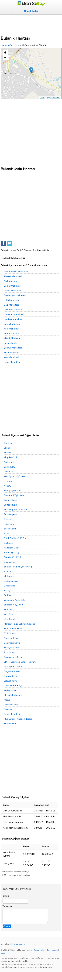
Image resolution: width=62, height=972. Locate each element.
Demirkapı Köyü (12, 642)
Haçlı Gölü (9, 524)
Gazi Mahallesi (11, 304)
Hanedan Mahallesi (14, 314)
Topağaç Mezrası (12, 490)
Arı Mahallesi (10, 281)
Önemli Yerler (31, 11)
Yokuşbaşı (9, 590)
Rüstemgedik (10, 514)
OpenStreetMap (54, 97)
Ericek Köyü (10, 528)
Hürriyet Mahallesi (13, 319)
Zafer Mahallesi (12, 362)
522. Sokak (10, 633)
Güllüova (8, 543)
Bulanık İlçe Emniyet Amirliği (18, 566)
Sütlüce (8, 595)
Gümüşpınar (10, 562)
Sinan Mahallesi (12, 352)
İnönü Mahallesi (12, 324)
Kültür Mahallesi (12, 333)
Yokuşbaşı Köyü (12, 647)
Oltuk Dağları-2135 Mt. (16, 538)
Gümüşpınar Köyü (13, 657)
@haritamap (19, 944)
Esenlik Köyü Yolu (13, 557)
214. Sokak (10, 652)
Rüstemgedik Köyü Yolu (16, 509)
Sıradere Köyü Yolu (14, 604)
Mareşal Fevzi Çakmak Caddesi (19, 623)
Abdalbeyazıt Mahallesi (16, 271)
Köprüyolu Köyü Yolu (15, 476)
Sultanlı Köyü (10, 504)
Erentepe (8, 481)
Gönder (6, 926)
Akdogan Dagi (11, 547)
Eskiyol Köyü (10, 680)
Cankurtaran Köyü (13, 685)
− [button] (5, 57)
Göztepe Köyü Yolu (14, 495)
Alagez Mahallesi (13, 276)
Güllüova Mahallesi (14, 309)
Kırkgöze (8, 614)
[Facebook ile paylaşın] (3, 243)
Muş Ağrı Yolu (11, 457)
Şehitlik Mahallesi (13, 347)
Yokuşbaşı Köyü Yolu (14, 600)
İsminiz (6, 896)
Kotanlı (7, 485)
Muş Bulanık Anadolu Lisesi (18, 718)
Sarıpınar (8, 571)
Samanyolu (9, 466)
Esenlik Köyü (10, 676)
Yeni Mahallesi (11, 357)
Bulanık (7, 452)
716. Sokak (10, 619)
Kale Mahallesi (11, 328)
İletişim (55, 950)
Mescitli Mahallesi (13, 338)
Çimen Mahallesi (12, 290)
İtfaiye (7, 699)
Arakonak (9, 462)
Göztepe (8, 443)
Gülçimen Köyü (11, 704)
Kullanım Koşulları (42, 950)
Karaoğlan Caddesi (13, 666)
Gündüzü (8, 471)
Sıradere (8, 609)
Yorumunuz (8, 906)
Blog (3, 953)
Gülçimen (8, 709)
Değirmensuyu (11, 581)
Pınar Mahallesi (12, 343)
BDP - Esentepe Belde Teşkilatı (20, 661)
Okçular (8, 519)
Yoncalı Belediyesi (13, 628)
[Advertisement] (31, 24)
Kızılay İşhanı (10, 690)
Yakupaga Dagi (11, 552)
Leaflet (42, 97)
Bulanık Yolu (10, 723)
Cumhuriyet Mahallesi (15, 295)
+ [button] (5, 52)
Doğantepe (9, 585)
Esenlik (7, 447)
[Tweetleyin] (9, 243)
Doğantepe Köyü (12, 671)
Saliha (7, 533)
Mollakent (9, 576)
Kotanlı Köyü (10, 500)
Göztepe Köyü (11, 638)
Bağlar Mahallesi (12, 285)
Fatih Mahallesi (11, 300)
